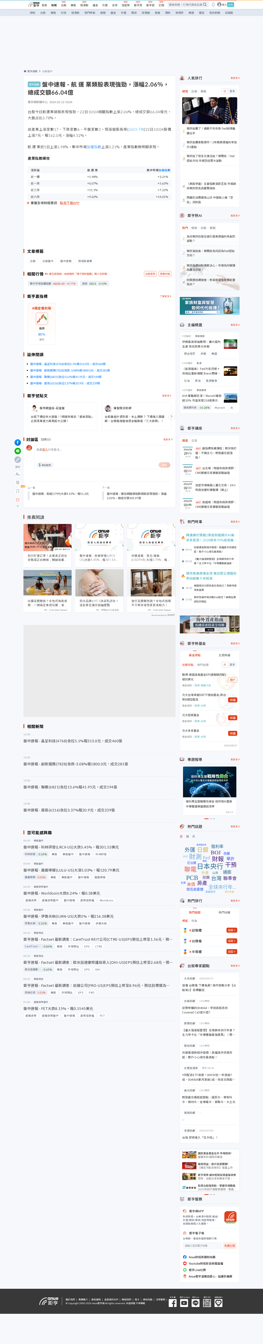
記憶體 (197, 930)
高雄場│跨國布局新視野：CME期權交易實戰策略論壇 (216, 504)
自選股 (229, 12)
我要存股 (165, 273)
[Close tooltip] (48, 499)
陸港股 (84, 5)
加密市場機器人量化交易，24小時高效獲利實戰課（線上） (215, 487)
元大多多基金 (190, 730)
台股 (63, 5)
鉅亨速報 (32, 71)
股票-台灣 (200, 705)
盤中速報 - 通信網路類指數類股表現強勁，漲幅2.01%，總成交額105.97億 (137, 495)
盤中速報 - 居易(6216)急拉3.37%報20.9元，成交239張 (65, 383)
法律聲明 (160, 1299)
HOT (198, 448)
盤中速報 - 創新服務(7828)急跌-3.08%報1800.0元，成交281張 (70, 370)
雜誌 (201, 12)
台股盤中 (47, 71)
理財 (168, 12)
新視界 (180, 12)
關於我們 (70, 1299)
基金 (95, 5)
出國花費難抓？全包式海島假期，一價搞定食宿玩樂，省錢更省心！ (47, 603)
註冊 (230, 4)
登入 (224, 4)
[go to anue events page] (213, 4)
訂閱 (161, 5)
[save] (17, 491)
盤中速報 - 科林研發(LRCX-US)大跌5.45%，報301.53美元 (99, 558)
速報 (103, 12)
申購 (233, 700)
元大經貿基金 (190, 715)
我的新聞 (214, 12)
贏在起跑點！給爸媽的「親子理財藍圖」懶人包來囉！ (79, 273)
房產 (157, 12)
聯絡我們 (126, 1299)
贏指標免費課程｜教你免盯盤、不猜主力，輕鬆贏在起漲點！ (216, 452)
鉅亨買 (138, 5)
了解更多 (164, 296)
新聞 (54, 5)
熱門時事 (89, 12)
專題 (191, 12)
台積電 (197, 941)
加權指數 (94, 146)
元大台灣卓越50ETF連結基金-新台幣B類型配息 (204, 697)
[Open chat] (17, 499)
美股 (73, 5)
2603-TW (136, 129)
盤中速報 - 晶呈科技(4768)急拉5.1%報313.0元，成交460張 (68, 364)
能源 (199, 363)
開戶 (233, 680)
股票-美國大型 (203, 685)
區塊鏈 (146, 12)
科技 (63, 12)
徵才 (137, 1299)
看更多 (166, 395)
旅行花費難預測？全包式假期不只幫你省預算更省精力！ (151, 603)
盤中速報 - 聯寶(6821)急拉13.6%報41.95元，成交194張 (66, 377)
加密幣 (126, 5)
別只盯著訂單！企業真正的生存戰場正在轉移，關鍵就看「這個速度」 (47, 558)
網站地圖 (147, 1299)
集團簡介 (83, 1299)
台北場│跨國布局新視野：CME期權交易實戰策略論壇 (216, 470)
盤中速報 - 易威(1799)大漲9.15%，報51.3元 (60, 493)
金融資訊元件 (111, 1299)
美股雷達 (200, 336)
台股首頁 (150, 273)
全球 (114, 5)
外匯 (105, 5)
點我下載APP (70, 202)
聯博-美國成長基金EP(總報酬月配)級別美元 (204, 676)
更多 (232, 91)
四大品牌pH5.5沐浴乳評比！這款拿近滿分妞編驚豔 (99, 603)
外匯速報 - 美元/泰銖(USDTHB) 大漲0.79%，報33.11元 (149, 558)
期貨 (134, 12)
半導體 (197, 951)
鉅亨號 (150, 5)
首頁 (44, 5)
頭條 (32, 12)
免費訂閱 (229, 1245)
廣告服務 (96, 1299)
